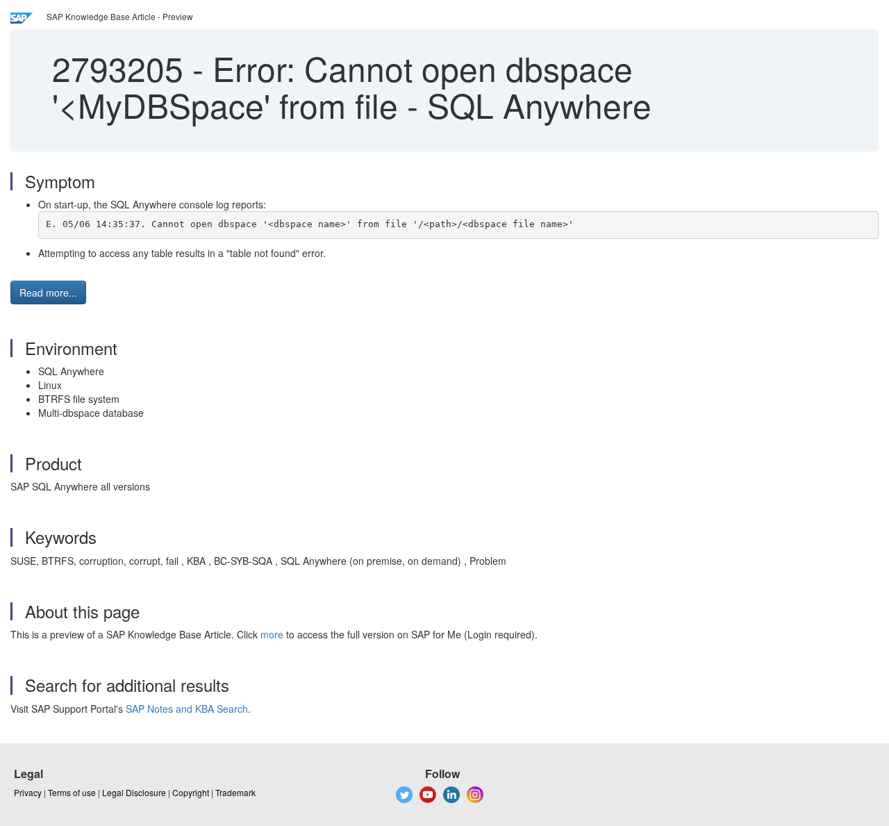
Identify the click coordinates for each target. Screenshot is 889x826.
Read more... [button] (48, 292)
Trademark (235, 792)
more (271, 634)
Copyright (190, 792)
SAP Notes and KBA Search (187, 709)
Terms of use (72, 792)
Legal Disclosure (134, 792)
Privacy (28, 792)
